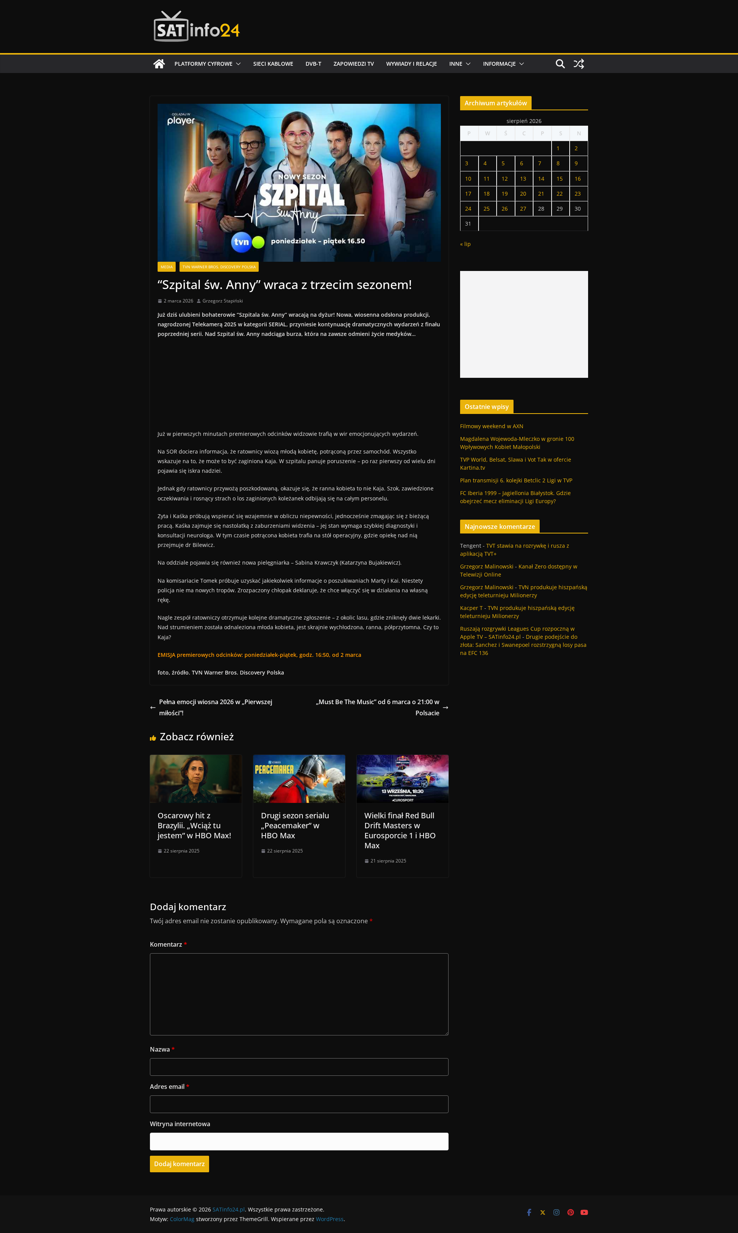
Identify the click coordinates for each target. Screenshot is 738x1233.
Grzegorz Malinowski (487, 566)
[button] (237, 63)
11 (487, 178)
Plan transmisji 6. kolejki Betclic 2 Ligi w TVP (516, 480)
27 (523, 208)
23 (578, 193)
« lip (465, 244)
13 (523, 178)
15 (560, 178)
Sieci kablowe (273, 63)
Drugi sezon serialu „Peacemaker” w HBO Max (295, 825)
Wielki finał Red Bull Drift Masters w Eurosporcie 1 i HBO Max (400, 830)
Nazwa (162, 1049)
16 (578, 178)
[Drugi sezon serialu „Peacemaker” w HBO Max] (299, 760)
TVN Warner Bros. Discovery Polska (219, 266)
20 (523, 193)
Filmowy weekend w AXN (492, 426)
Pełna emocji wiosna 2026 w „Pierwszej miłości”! (215, 707)
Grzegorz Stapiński (223, 300)
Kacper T (471, 608)
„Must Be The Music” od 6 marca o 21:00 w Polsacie (377, 707)
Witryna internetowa (180, 1124)
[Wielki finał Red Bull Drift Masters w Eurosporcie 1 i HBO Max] (403, 760)
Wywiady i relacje (411, 63)
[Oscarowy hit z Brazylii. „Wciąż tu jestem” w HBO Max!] (196, 760)
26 (505, 208)
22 (560, 193)
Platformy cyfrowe (204, 63)
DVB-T (313, 63)
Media (167, 266)
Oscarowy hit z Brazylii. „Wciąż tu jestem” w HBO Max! (194, 825)
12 (505, 178)
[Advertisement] (524, 324)
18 (487, 193)
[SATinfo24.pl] (159, 64)
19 (505, 193)
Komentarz (168, 944)
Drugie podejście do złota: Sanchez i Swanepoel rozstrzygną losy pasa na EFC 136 (523, 644)
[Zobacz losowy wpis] (579, 64)
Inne (455, 63)
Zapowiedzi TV (354, 63)
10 (468, 178)
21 (541, 193)
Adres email (169, 1086)
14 (541, 178)
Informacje (499, 63)
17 (468, 193)
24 (468, 208)
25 (487, 208)
